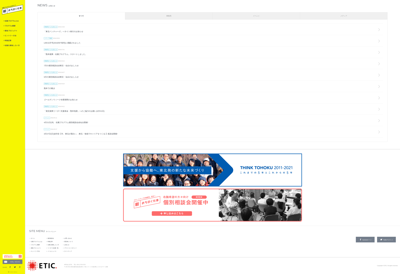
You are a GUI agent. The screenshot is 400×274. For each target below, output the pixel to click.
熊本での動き (49, 88)
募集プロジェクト (12, 31)
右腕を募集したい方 (12, 45)
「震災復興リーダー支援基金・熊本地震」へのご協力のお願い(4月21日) (74, 111)
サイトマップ (68, 251)
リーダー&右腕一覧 (53, 248)
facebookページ (366, 240)
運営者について (68, 241)
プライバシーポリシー (70, 248)
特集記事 (12, 40)
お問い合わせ (68, 238)
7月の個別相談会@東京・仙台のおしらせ (61, 66)
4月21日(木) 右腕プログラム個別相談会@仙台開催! (66, 122)
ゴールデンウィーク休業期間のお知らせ (61, 100)
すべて (81, 16)
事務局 (168, 16)
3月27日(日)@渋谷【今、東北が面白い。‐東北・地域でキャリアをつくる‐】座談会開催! (81, 134)
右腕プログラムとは (12, 21)
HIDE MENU (13, 272)
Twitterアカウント (388, 240)
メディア (343, 16)
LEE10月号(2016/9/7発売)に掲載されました (62, 43)
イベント (256, 16)
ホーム (33, 238)
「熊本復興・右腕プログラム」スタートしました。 (65, 54)
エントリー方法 (12, 35)
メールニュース (52, 251)
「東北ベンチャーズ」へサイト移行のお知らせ (63, 31)
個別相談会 (51, 238)
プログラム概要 (12, 26)
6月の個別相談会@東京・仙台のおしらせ (61, 77)
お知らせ (66, 245)
